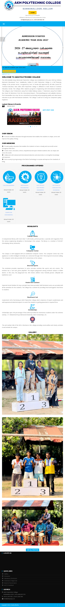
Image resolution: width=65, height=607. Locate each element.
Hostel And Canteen (32, 282)
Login (32, 12)
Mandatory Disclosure (10, 578)
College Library (32, 236)
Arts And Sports (32, 265)
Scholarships (32, 310)
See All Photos (32, 550)
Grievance (7, 576)
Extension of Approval (10, 580)
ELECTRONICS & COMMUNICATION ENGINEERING (56, 188)
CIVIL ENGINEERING (8, 185)
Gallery (6, 574)
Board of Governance (10, 583)
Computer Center (32, 251)
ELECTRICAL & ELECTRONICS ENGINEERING (40, 188)
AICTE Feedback (9, 585)
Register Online (9, 71)
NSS (32, 322)
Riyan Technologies (23, 605)
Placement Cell (32, 297)
